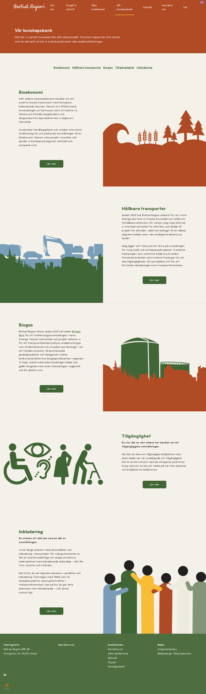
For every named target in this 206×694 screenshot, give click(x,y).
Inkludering (144, 67)
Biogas (108, 67)
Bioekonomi (62, 67)
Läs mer (52, 163)
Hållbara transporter (86, 67)
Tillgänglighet (124, 67)
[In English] (202, 2)
